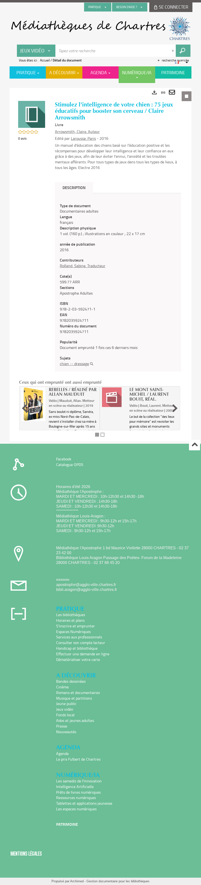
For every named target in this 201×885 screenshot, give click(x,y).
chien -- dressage (74, 363)
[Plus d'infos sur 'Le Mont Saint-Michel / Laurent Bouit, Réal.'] (114, 397)
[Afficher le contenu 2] (102, 435)
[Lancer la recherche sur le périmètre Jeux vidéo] (183, 51)
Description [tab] (74, 187)
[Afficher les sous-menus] (105, 7)
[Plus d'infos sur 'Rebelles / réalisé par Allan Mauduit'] (33, 404)
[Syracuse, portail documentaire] (100, 28)
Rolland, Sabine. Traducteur (82, 265)
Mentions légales (26, 853)
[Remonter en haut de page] (194, 445)
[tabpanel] (100, 264)
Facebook (63, 459)
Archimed (77, 881)
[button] (31, 114)
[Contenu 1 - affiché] (97, 435)
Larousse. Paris (83, 138)
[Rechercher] (91, 364)
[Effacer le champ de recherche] (173, 51)
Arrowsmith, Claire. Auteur (77, 131)
